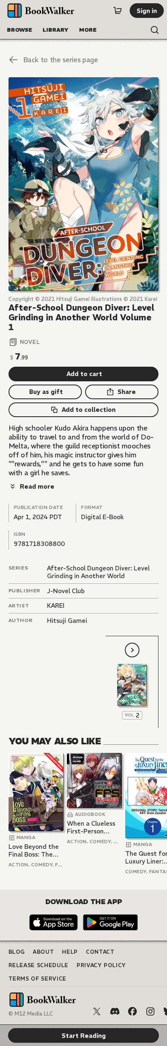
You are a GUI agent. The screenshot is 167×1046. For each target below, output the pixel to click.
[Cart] (117, 11)
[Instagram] (150, 1011)
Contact (100, 952)
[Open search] (155, 30)
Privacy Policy (101, 965)
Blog (17, 952)
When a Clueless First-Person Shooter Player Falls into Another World (93, 827)
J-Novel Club (66, 591)
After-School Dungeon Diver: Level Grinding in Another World (98, 572)
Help (70, 952)
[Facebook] (132, 1011)
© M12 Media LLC (31, 1013)
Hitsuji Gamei (67, 620)
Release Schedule (39, 965)
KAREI (55, 605)
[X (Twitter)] (97, 1011)
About (43, 952)
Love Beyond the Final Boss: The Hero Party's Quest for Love (34, 851)
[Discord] (115, 1011)
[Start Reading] (84, 184)
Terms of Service (37, 978)
